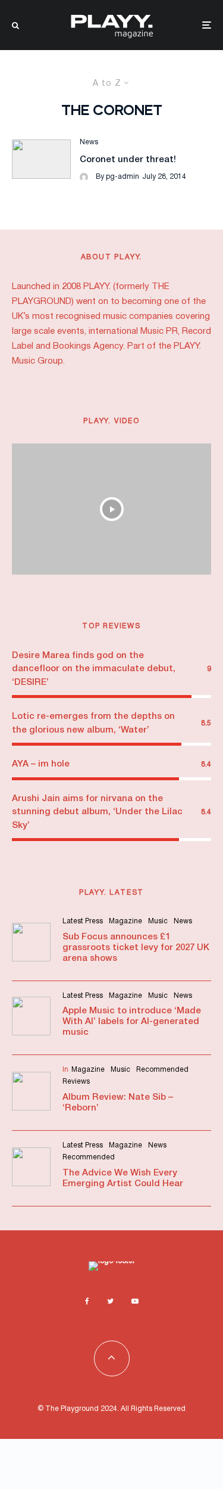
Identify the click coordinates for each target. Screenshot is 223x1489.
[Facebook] (87, 1301)
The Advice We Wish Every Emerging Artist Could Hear (122, 1178)
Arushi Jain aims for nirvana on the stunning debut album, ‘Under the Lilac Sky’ (97, 812)
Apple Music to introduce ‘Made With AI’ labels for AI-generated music (131, 1022)
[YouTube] (135, 1301)
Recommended (162, 1069)
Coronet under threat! (128, 160)
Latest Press (82, 921)
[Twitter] (110, 1301)
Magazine (125, 921)
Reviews (76, 1081)
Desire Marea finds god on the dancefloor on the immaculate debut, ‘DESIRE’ (93, 669)
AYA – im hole (41, 764)
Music (158, 921)
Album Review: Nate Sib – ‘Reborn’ (117, 1102)
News (89, 142)
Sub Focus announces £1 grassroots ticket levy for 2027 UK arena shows (135, 948)
